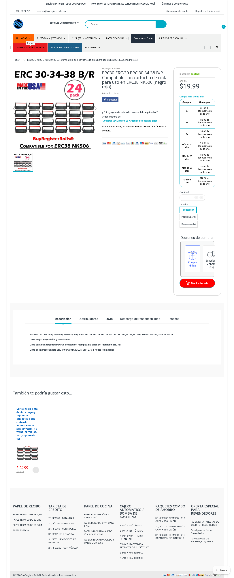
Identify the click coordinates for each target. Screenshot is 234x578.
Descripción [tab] (63, 319)
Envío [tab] (109, 319)
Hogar (16, 59)
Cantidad (184, 192)
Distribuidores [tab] (88, 319)
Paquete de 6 (188, 210)
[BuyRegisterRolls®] (18, 23)
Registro (200, 11)
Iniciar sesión (214, 11)
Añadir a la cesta (199, 283)
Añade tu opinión (110, 93)
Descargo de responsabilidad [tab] (140, 319)
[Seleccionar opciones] (36, 470)
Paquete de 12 (189, 217)
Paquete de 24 (189, 224)
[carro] (220, 24)
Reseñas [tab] (173, 319)
